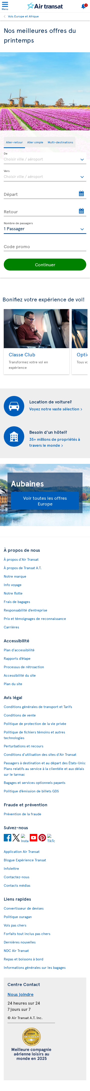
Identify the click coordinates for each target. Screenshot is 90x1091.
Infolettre (11, 868)
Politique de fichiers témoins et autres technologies (34, 735)
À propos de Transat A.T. (23, 567)
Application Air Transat (22, 851)
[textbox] (45, 158)
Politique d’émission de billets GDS (31, 791)
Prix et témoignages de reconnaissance (35, 618)
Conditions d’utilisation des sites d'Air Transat (40, 754)
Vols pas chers (15, 925)
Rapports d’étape (17, 658)
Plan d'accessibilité (19, 650)
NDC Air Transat (16, 950)
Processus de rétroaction (24, 666)
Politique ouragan (18, 916)
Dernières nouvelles (20, 942)
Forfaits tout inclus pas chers (27, 933)
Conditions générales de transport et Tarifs (38, 706)
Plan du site (13, 683)
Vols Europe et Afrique (23, 16)
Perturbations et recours (23, 746)
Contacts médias (17, 885)
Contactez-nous (16, 876)
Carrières (11, 627)
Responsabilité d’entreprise (25, 610)
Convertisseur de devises (24, 908)
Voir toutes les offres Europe (45, 501)
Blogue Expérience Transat (25, 860)
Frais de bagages (17, 601)
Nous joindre (21, 994)
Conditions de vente (20, 715)
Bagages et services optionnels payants (34, 782)
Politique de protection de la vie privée (35, 723)
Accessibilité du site (20, 675)
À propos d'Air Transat (21, 559)
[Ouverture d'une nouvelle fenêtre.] (7, 838)
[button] (45, 265)
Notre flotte (13, 593)
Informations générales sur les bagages (35, 967)
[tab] (14, 142)
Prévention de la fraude (22, 814)
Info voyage (13, 584)
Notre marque (15, 576)
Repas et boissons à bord (23, 959)
